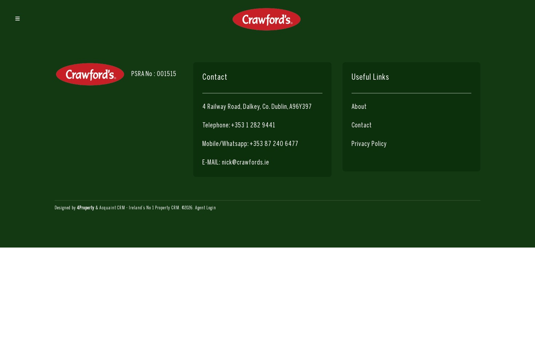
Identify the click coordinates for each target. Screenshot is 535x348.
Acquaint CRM (112, 208)
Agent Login (205, 208)
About (359, 107)
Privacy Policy (369, 144)
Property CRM (167, 208)
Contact (362, 126)
